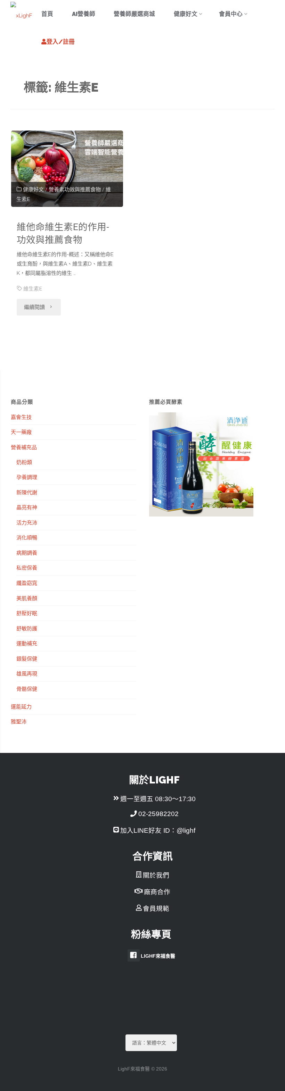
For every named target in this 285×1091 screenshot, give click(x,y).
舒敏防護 (26, 628)
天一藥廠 (21, 431)
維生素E (32, 289)
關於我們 (156, 875)
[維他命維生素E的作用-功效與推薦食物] (67, 169)
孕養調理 (26, 476)
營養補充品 (24, 447)
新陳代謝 (26, 492)
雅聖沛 (18, 721)
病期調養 (26, 552)
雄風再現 (26, 673)
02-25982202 (158, 813)
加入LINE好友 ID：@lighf (157, 830)
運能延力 (21, 706)
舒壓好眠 (26, 613)
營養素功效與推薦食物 (75, 189)
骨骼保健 (26, 688)
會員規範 (156, 908)
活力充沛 (26, 522)
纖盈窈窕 (26, 582)
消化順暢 (26, 537)
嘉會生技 (21, 416)
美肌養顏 (26, 598)
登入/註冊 (61, 41)
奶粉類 (24, 462)
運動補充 (26, 643)
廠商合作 (157, 892)
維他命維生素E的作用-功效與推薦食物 (63, 233)
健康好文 (33, 189)
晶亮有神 (26, 507)
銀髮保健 (26, 658)
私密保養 (26, 567)
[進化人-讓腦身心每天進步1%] (21, 14)
